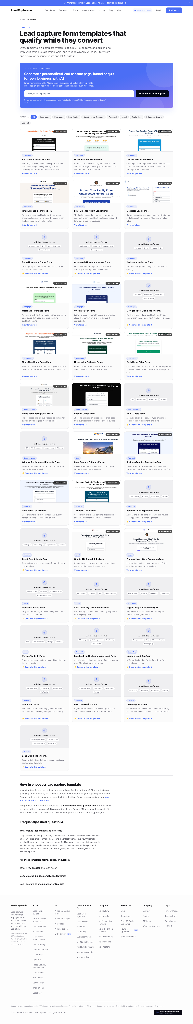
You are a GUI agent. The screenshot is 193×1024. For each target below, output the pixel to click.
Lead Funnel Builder (38, 912)
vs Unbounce (105, 941)
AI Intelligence (61, 929)
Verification (38, 931)
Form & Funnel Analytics (39, 920)
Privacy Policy (171, 911)
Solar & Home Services (93, 117)
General (25, 123)
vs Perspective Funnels (105, 922)
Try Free (172, 10)
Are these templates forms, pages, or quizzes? (67, 859)
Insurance (44, 117)
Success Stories (128, 936)
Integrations (38, 988)
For (74, 10)
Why (119, 10)
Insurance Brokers (85, 957)
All (34, 117)
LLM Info (169, 926)
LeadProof (37, 993)
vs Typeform (104, 947)
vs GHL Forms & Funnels (106, 930)
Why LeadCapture (151, 926)
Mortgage (58, 117)
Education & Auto (154, 117)
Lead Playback (39, 926)
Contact (146, 911)
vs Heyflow (104, 911)
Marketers (81, 931)
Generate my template (153, 93)
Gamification (38, 982)
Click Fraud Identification (39, 938)
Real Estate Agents (85, 947)
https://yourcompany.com (38, 93)
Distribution (38, 954)
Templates (50, 10)
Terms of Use (171, 916)
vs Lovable (104, 916)
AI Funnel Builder (62, 918)
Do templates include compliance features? (67, 875)
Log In (159, 10)
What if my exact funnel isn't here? (67, 867)
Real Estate (73, 117)
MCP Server (63, 934)
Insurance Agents (85, 952)
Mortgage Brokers (85, 942)
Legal (124, 117)
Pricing (101, 10)
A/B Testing (38, 977)
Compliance (38, 972)
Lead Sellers (82, 921)
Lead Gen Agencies (81, 915)
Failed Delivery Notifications (39, 966)
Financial (113, 117)
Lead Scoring (39, 944)
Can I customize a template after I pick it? (67, 884)
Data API (37, 959)
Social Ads (136, 117)
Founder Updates (143, 10)
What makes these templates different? (67, 830)
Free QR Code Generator (127, 922)
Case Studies (88, 10)
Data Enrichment (40, 949)
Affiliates (81, 926)
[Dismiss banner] (189, 3)
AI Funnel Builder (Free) (62, 912)
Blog (111, 10)
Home (22, 19)
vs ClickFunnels (106, 936)
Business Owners (84, 937)
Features (63, 10)
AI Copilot (59, 924)
